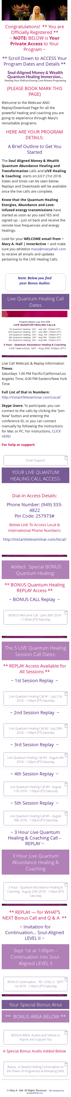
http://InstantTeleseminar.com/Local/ (31, 397)
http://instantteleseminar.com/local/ (34, 539)
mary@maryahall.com (48, 249)
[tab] (35, 460)
